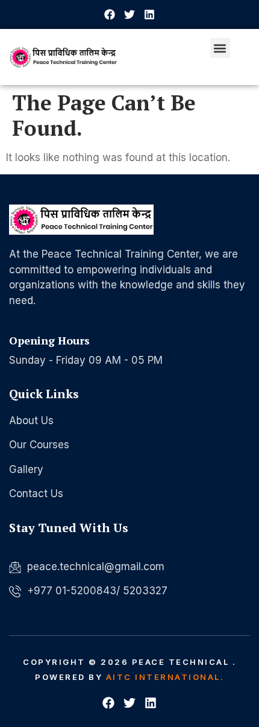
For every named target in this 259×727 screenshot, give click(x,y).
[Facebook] (109, 14)
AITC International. (165, 677)
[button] (220, 48)
